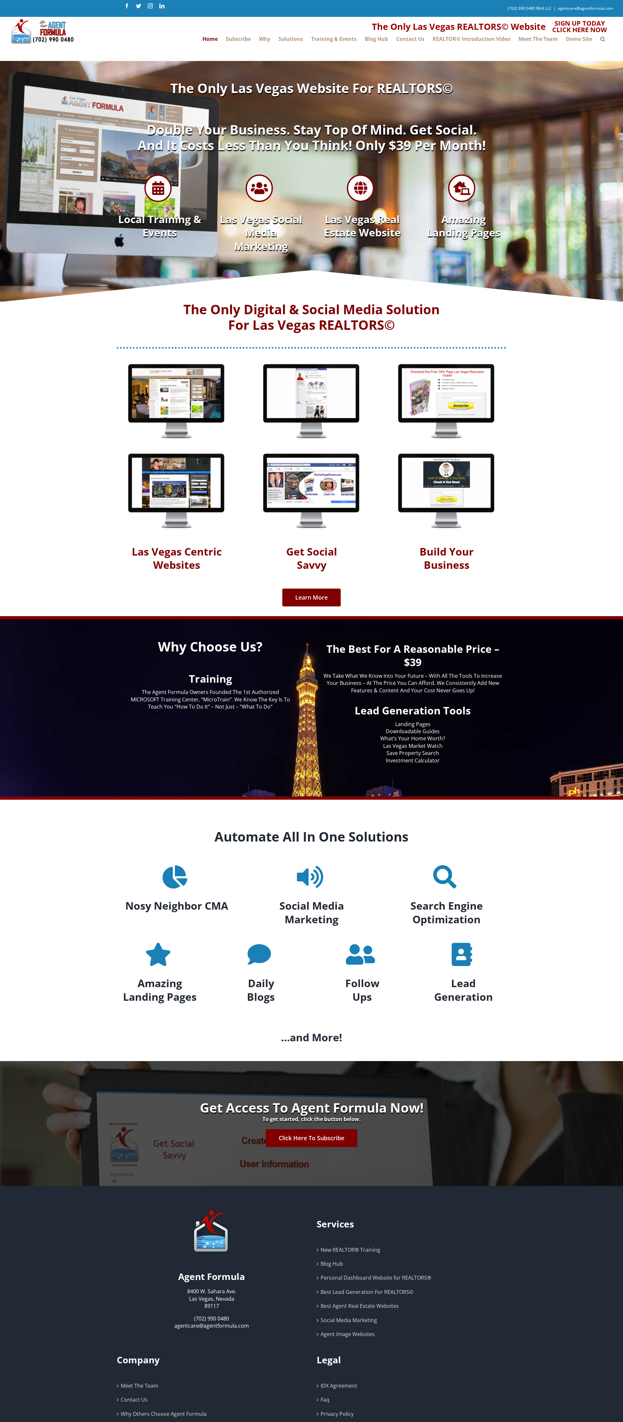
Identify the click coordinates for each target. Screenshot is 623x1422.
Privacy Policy (337, 1413)
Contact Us (134, 1399)
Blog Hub (332, 1263)
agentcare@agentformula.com (585, 8)
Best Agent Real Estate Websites (360, 1305)
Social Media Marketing (349, 1320)
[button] (602, 39)
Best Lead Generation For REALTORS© (367, 1292)
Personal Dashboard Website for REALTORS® (376, 1277)
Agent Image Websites (348, 1334)
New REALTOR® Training (350, 1249)
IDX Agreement (339, 1385)
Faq (325, 1399)
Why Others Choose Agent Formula (164, 1413)
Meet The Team (139, 1385)
